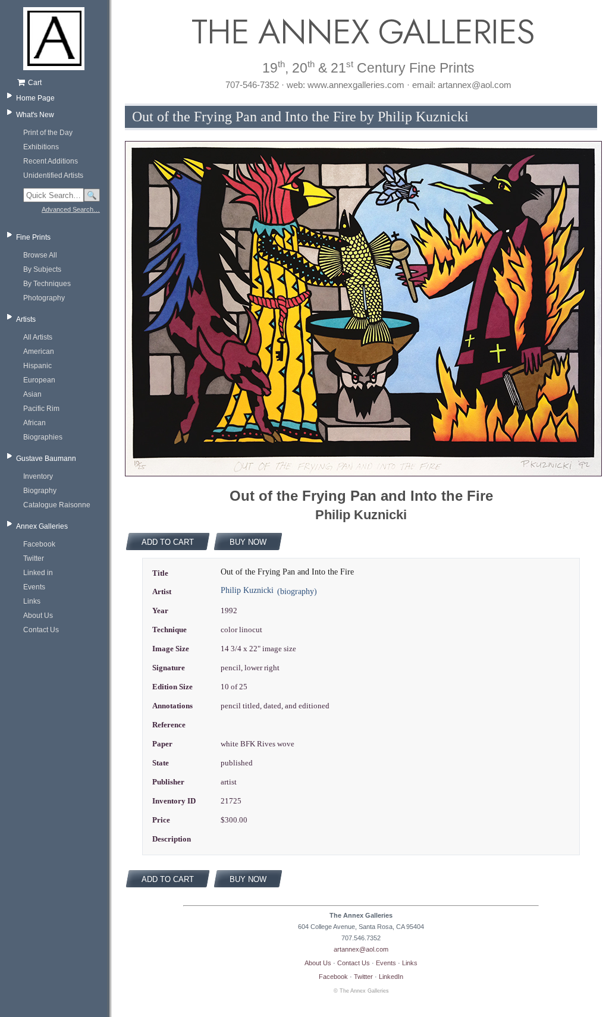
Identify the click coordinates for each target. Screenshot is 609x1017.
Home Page (35, 98)
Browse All (40, 255)
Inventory (38, 476)
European (39, 380)
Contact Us (41, 630)
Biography (39, 490)
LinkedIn (391, 976)
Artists (26, 319)
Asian (32, 394)
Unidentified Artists (53, 175)
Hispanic (37, 366)
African (34, 423)
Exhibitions (41, 147)
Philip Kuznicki (247, 590)
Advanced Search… (71, 209)
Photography (44, 298)
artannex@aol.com (361, 949)
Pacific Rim (41, 408)
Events (34, 587)
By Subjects (42, 269)
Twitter (33, 558)
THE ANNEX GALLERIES (361, 32)
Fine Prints (33, 237)
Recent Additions (50, 161)
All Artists (37, 337)
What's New (35, 115)
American (38, 351)
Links (31, 601)
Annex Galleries (42, 526)
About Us (38, 615)
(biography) (297, 591)
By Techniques (47, 284)
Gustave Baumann (46, 458)
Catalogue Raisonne (56, 505)
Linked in (38, 573)
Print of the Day (48, 132)
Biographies (42, 437)
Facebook (39, 544)
